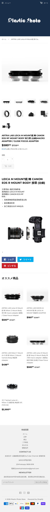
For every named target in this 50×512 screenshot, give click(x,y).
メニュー (8, 3)
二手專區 (25, 442)
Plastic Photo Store (18, 499)
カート (45, 3)
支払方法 (25, 445)
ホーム (4, 39)
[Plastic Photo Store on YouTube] (28, 493)
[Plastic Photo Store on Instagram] (24, 493)
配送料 (4, 149)
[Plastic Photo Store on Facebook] (20, 493)
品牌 (25, 437)
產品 (25, 439)
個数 (3, 155)
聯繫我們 (25, 448)
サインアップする (41, 482)
